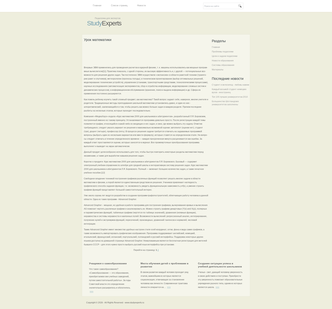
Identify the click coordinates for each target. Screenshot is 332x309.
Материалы (217, 69)
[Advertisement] (147, 53)
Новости (141, 5)
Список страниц (119, 5)
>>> (91, 291)
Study (104, 23)
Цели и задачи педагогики (224, 56)
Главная (97, 5)
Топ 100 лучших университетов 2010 (230, 97)
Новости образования (223, 60)
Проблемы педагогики (222, 51)
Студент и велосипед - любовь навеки (230, 85)
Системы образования (223, 65)
